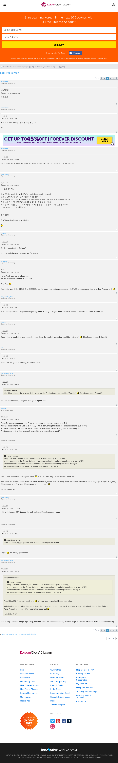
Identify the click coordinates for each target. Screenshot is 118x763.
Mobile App (25, 701)
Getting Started (83, 674)
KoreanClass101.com (76, 755)
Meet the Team (57, 677)
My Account (81, 684)
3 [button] (110, 78)
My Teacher (25, 697)
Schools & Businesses (60, 697)
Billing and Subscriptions (82, 678)
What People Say (58, 681)
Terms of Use (41, 58)
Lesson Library (27, 674)
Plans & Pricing (57, 685)
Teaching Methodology (86, 691)
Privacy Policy (50, 58)
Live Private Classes (29, 685)
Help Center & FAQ (85, 670)
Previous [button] (101, 78)
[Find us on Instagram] (52, 726)
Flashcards (25, 677)
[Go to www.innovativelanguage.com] (59, 749)
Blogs (52, 701)
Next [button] (116, 78)
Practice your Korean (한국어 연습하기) (51, 67)
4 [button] (113, 78)
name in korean (9, 73)
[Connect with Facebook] (75, 53)
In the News (55, 689)
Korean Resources (28, 693)
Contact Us (81, 701)
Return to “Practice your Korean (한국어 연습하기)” (20, 634)
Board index (7, 67)
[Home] (56, 7)
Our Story (54, 674)
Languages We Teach (60, 693)
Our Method (55, 670)
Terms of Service (88, 758)
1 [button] (104, 78)
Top (116, 104)
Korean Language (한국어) (24, 67)
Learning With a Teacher (83, 696)
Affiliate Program (57, 704)
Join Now (59, 44)
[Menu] (4, 4)
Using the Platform (84, 687)
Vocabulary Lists (27, 681)
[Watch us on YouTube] (58, 721)
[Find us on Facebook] (64, 721)
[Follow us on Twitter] (52, 721)
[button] (113, 4)
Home (23, 670)
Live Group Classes (29, 689)
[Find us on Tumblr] (69, 721)
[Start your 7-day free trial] (29, 721)
